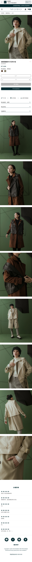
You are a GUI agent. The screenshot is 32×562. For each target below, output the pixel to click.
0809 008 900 (18, 554)
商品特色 (3, 106)
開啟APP (28, 2)
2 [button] (9, 58)
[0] (28, 9)
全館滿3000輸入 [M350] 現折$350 (16, 5)
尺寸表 (4, 98)
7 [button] (22, 58)
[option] (16, 37)
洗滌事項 (3, 111)
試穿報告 (14, 98)
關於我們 (16, 544)
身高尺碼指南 (25, 98)
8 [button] (25, 58)
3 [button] (12, 58)
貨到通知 (16, 84)
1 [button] (7, 58)
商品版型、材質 (5, 102)
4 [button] (15, 58)
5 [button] (17, 58)
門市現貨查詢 (16, 88)
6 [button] (20, 58)
